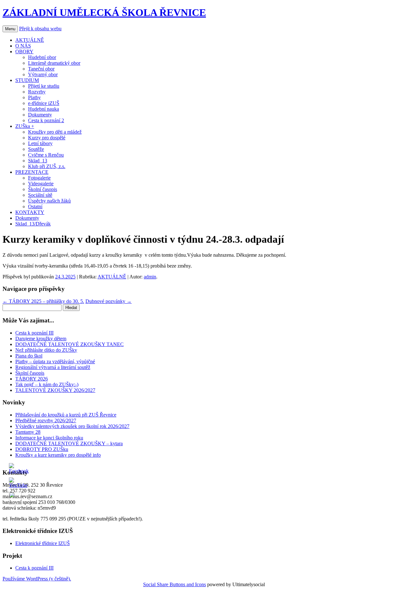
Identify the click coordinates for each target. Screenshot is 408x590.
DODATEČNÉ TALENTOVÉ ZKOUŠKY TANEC (69, 344)
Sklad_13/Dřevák (33, 223)
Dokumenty (40, 114)
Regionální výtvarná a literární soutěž (52, 367)
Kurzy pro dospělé (46, 137)
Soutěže (36, 149)
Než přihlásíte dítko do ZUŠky (46, 350)
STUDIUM (27, 80)
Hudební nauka (43, 109)
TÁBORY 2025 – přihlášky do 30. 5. (43, 301)
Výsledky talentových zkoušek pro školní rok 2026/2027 (72, 426)
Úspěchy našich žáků (49, 200)
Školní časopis (42, 189)
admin (150, 276)
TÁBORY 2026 (31, 378)
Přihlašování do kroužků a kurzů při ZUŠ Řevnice (65, 414)
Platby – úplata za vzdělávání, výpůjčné (55, 361)
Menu (10, 28)
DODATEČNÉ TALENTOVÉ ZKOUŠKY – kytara (69, 443)
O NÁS (23, 45)
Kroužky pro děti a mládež (55, 132)
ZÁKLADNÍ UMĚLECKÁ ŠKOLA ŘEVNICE (104, 12)
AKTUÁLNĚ (29, 40)
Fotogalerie (39, 178)
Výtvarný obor (43, 74)
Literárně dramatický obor (54, 63)
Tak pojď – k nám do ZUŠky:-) (46, 384)
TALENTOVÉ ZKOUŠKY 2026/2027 (55, 390)
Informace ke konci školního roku (49, 437)
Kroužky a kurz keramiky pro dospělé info (58, 455)
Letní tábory (40, 143)
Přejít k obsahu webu (40, 28)
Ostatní (35, 206)
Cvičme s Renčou (46, 155)
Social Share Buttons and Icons (174, 584)
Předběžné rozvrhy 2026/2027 (45, 420)
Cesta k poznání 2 (46, 120)
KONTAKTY (29, 212)
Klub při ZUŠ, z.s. (46, 166)
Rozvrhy (37, 91)
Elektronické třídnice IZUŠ (42, 543)
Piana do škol (28, 355)
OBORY (24, 51)
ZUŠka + (24, 126)
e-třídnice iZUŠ (43, 103)
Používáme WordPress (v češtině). (37, 578)
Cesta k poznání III (34, 333)
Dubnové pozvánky (108, 301)
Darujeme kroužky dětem (40, 338)
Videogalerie (41, 183)
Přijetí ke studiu (43, 86)
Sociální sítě (40, 195)
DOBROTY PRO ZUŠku (41, 449)
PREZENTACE (31, 172)
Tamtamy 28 (27, 432)
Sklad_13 (37, 160)
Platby (34, 97)
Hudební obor (42, 57)
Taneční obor (41, 68)
